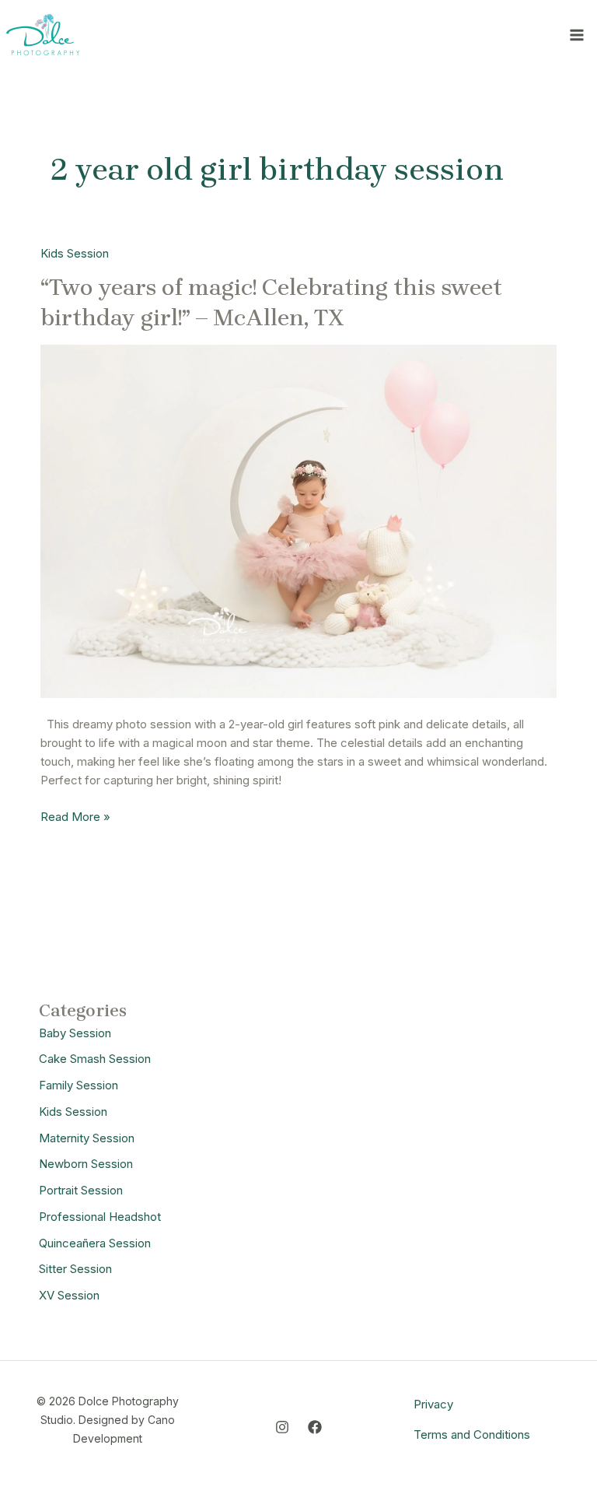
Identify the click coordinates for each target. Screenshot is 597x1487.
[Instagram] (282, 1427)
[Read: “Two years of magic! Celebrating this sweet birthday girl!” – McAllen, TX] (298, 520)
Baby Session (75, 1033)
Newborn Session (86, 1163)
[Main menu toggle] (577, 34)
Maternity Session (86, 1138)
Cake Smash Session (95, 1058)
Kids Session (74, 253)
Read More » (75, 816)
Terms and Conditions (472, 1434)
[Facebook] (315, 1427)
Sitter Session (75, 1268)
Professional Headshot (100, 1216)
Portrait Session (81, 1190)
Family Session (78, 1085)
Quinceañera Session (95, 1243)
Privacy (433, 1404)
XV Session (69, 1295)
